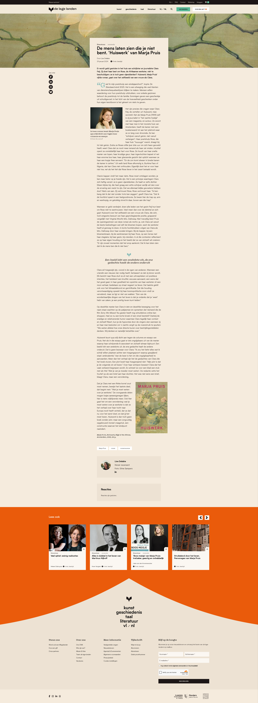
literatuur (129, 621)
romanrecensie (125, 448)
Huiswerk (111, 435)
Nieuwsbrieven (109, 648)
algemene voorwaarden (179, 666)
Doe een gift (200, 9)
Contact (183, 2)
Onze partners (54, 651)
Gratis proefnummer (138, 654)
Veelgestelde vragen (111, 645)
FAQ (176, 2)
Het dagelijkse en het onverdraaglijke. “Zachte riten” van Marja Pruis (192, 558)
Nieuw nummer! (54, 2)
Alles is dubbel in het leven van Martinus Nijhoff (67, 557)
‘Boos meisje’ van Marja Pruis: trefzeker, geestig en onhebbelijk (109, 557)
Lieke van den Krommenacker (103, 563)
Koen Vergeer (57, 566)
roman (113, 448)
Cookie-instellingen (110, 661)
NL (170, 2)
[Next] (207, 517)
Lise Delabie (105, 58)
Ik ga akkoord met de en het (179, 666)
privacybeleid (194, 666)
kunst (129, 607)
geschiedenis (129, 612)
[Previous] (200, 517)
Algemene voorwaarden (112, 654)
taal (129, 616)
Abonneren (183, 9)
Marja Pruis (102, 448)
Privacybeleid (108, 658)
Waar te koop (135, 645)
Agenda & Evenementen (112, 651)
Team (83, 654)
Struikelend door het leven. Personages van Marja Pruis (148, 557)
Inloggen (200, 2)
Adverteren (135, 651)
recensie (111, 44)
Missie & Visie (81, 651)
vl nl (129, 625)
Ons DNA (79, 645)
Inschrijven (183, 681)
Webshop (191, 2)
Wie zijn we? (80, 648)
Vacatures (79, 661)
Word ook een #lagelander (58, 645)
